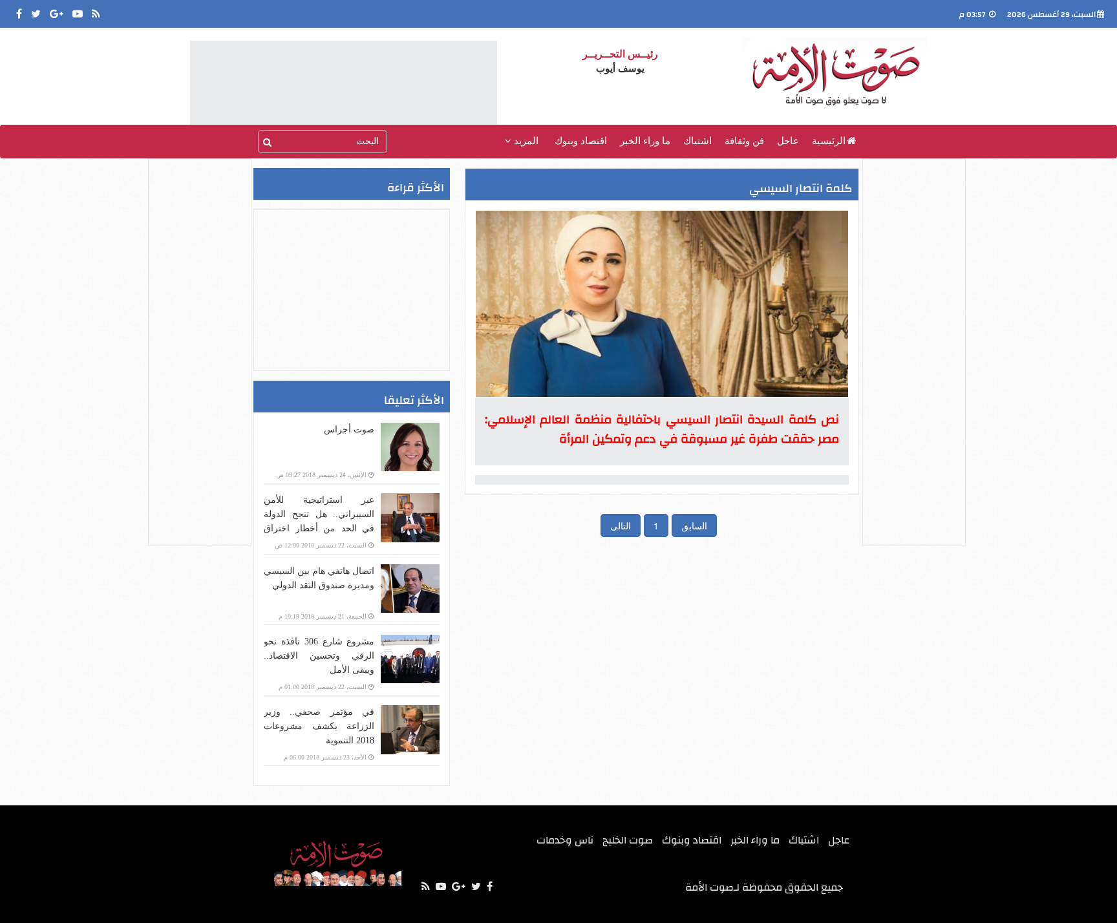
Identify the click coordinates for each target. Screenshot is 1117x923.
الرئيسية (829, 141)
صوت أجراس (349, 429)
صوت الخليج (627, 840)
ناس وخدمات (565, 840)
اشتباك (697, 141)
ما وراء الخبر (645, 141)
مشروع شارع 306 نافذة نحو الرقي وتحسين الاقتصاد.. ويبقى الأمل (319, 656)
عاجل (788, 141)
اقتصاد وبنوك (581, 141)
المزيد (524, 141)
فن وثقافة (744, 141)
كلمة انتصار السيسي (801, 188)
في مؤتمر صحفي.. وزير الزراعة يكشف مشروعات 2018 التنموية (319, 726)
